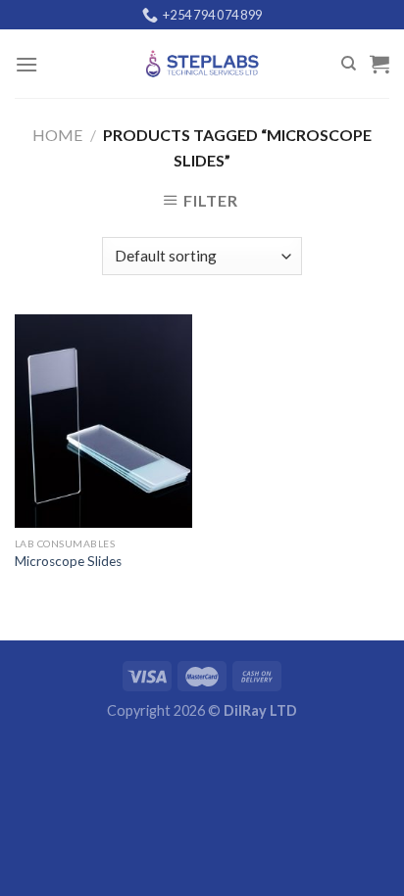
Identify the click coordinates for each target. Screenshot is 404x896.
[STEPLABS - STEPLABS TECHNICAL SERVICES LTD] (202, 63)
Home (57, 134)
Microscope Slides (68, 561)
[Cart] (379, 63)
